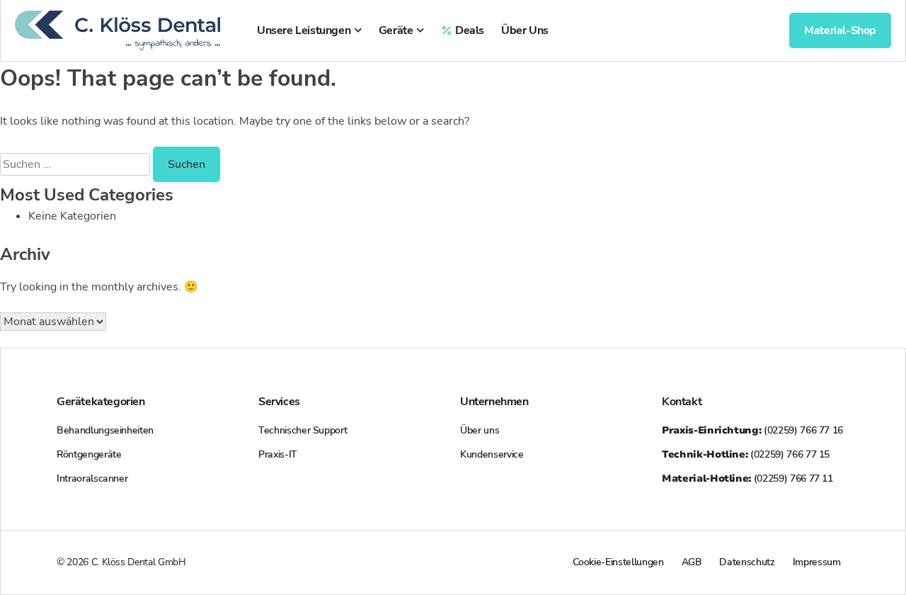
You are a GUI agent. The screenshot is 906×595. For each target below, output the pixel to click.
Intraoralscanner (92, 478)
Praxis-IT (277, 454)
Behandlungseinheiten (105, 430)
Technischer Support (302, 430)
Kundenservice (491, 454)
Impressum (817, 562)
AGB (692, 562)
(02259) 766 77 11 (747, 478)
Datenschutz (746, 562)
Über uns (479, 430)
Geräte (396, 30)
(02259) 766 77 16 (752, 430)
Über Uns (525, 30)
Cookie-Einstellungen (618, 562)
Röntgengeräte (89, 454)
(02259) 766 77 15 (746, 454)
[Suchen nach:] (76, 164)
